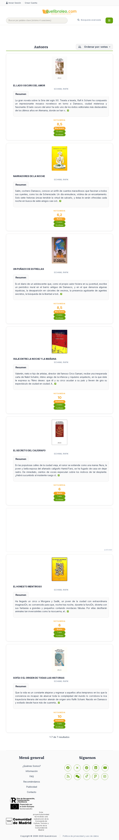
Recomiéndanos (31, 781)
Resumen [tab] (20, 94)
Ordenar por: (96, 46)
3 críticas (59, 135)
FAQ (32, 776)
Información (32, 771)
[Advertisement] (62, 35)
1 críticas (59, 408)
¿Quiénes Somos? (31, 766)
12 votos (59, 131)
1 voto (59, 496)
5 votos (59, 222)
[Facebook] (67, 768)
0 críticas (59, 225)
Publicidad (31, 786)
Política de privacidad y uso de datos (81, 836)
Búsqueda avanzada (90, 20)
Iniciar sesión (15, 3)
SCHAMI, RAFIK (61, 89)
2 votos (59, 315)
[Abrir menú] (109, 20)
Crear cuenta (31, 3)
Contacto (31, 792)
